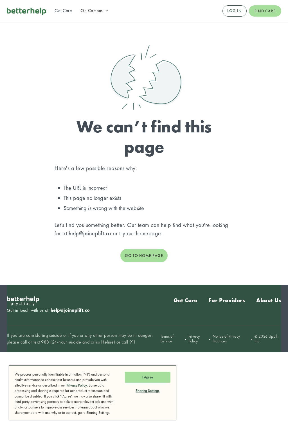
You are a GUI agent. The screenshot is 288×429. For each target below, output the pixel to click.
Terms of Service (167, 339)
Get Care (185, 300)
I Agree (147, 377)
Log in (234, 10)
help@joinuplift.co (90, 233)
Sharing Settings (147, 390)
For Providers (227, 300)
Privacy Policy (194, 339)
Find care (265, 10)
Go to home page (144, 255)
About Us (268, 300)
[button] (94, 10)
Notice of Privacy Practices (226, 339)
